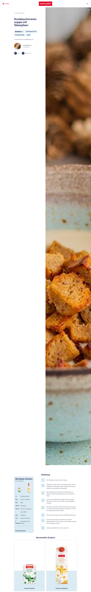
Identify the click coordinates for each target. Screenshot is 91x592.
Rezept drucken (28, 53)
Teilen (19, 53)
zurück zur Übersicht (19, 13)
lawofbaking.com (26, 47)
